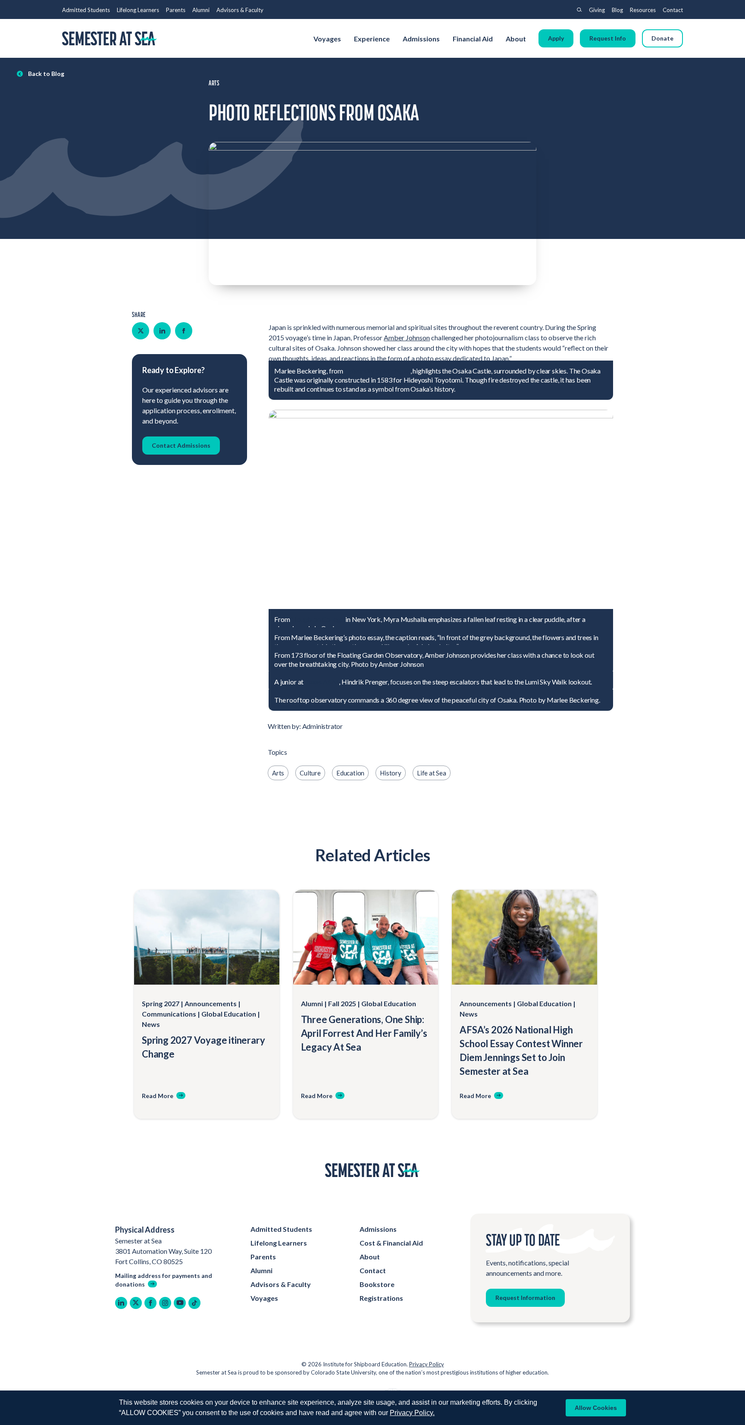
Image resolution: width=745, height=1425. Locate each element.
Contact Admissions (181, 445)
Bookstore (377, 1284)
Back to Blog (46, 73)
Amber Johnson (407, 337)
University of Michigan (377, 371)
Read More (157, 1095)
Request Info (607, 38)
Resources (643, 9)
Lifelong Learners (138, 9)
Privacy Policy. (412, 1412)
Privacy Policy (426, 1364)
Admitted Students (86, 9)
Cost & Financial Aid (391, 1243)
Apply (556, 38)
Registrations (381, 1298)
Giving (597, 9)
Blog (617, 9)
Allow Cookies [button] (596, 1407)
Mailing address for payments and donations (163, 1280)
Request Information (525, 1297)
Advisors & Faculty (239, 9)
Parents (175, 9)
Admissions (421, 39)
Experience (372, 39)
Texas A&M (322, 682)
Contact (673, 9)
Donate (662, 38)
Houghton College (317, 619)
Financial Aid (473, 39)
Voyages (327, 39)
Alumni (201, 9)
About (516, 39)
